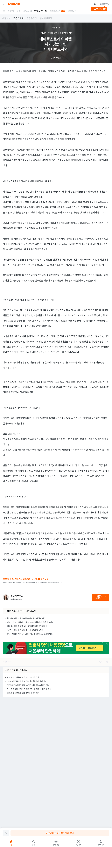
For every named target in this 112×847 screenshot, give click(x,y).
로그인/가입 (104, 4)
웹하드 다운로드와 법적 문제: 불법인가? (23, 693)
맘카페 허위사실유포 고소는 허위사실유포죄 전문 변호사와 (30, 622)
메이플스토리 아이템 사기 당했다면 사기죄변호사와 (27, 626)
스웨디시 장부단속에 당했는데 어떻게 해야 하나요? (27, 681)
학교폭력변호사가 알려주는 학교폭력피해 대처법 (26, 618)
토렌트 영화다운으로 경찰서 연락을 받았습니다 (25, 677)
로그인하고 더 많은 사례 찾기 (60, 833)
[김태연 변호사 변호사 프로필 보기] (6, 597)
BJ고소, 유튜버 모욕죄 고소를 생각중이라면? (25, 630)
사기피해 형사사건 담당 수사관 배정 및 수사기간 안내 (28, 685)
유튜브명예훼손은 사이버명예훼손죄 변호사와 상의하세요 (29, 634)
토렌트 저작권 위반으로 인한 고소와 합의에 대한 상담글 (29, 689)
